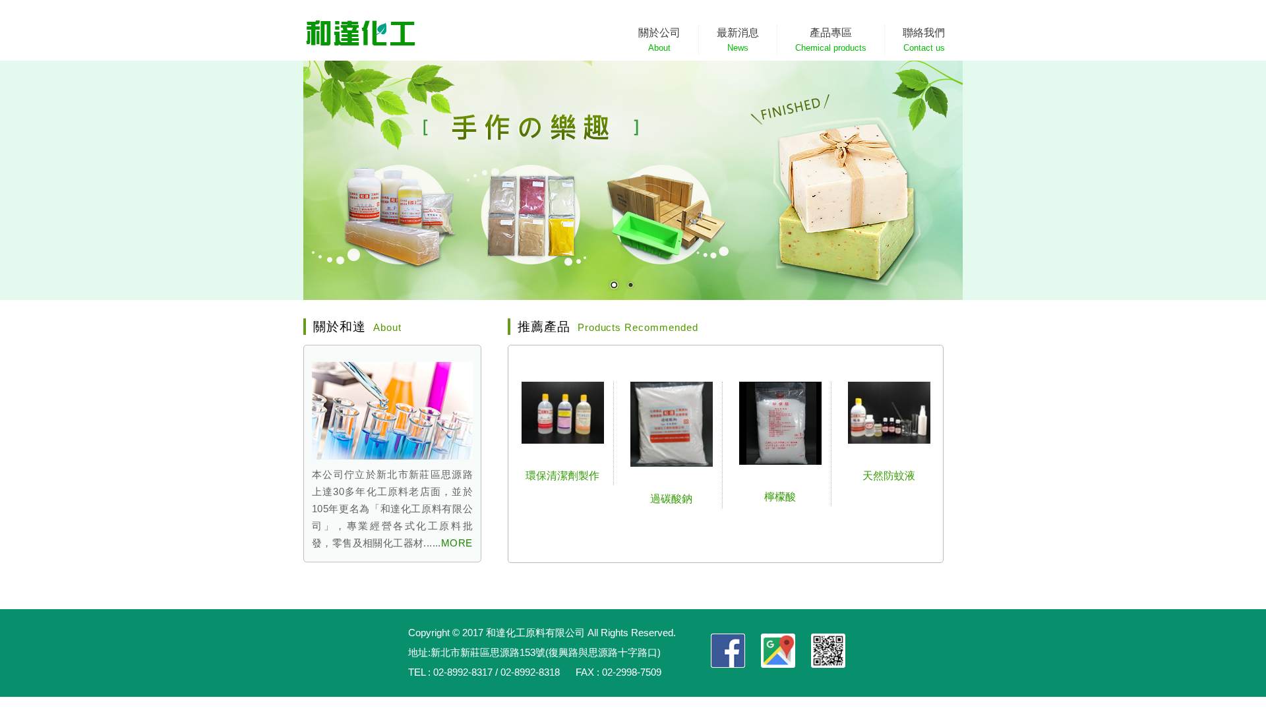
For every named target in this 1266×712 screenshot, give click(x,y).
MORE (457, 543)
